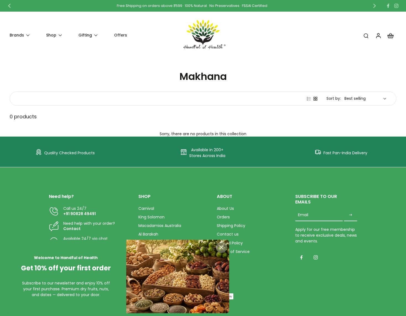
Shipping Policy (231, 225)
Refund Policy (230, 243)
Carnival (146, 208)
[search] (366, 35)
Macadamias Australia (159, 225)
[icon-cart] (390, 35)
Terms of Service (233, 251)
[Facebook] (388, 5)
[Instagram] (396, 5)
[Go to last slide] (9, 6)
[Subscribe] (350, 215)
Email (303, 215)
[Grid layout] (315, 98)
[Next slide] (374, 6)
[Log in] (378, 35)
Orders (223, 217)
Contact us (228, 234)
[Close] (221, 247)
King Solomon (151, 217)
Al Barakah (148, 234)
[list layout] (308, 98)
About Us (225, 208)
